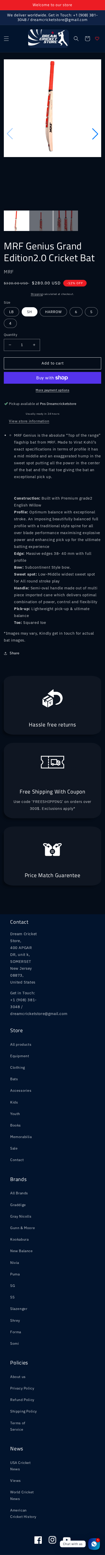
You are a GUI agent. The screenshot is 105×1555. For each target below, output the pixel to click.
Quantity (10, 335)
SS (12, 1297)
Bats (14, 1079)
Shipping (37, 294)
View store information (29, 421)
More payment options (52, 390)
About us (18, 1376)
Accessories (21, 1090)
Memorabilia (21, 1136)
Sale (14, 1148)
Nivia (14, 1262)
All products (20, 1044)
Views (15, 1480)
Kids (14, 1102)
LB (11, 312)
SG (12, 1285)
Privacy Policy (22, 1388)
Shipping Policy (23, 1411)
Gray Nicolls (20, 1216)
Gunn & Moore (22, 1228)
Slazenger (18, 1308)
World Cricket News (22, 1495)
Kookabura (19, 1239)
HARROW (53, 312)
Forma (15, 1332)
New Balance (21, 1251)
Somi (14, 1343)
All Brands (19, 1193)
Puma (15, 1274)
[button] (6, 38)
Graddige (18, 1205)
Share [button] (15, 653)
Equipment (19, 1056)
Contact (17, 1159)
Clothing (17, 1067)
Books (15, 1125)
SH (29, 312)
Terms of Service (17, 1426)
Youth (15, 1113)
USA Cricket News (20, 1465)
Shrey (15, 1320)
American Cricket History (23, 1513)
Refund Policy (22, 1399)
